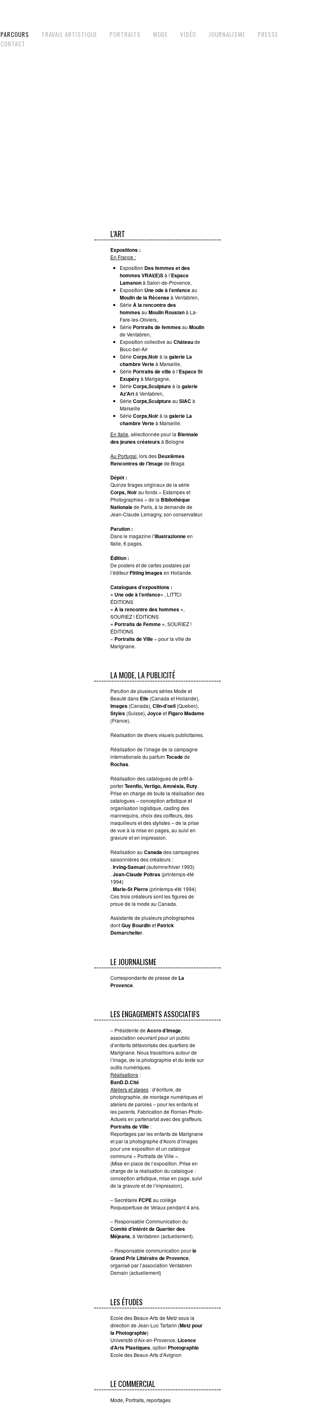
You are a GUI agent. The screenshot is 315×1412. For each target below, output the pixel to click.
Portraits (125, 34)
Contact (12, 43)
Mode (160, 34)
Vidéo (188, 34)
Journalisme (226, 34)
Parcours (14, 34)
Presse (268, 34)
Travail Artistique (69, 34)
